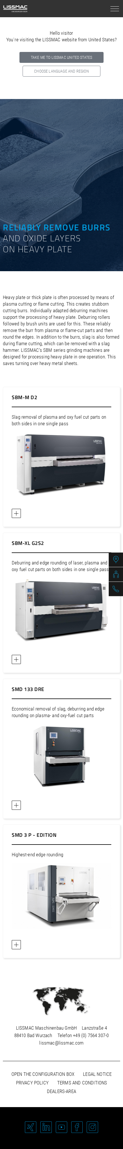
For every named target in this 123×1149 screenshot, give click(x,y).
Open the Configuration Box (42, 1074)
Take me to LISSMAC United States (61, 57)
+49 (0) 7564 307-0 (91, 1035)
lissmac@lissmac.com (61, 1043)
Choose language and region (61, 71)
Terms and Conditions (82, 1083)
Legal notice (97, 1074)
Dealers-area (61, 1091)
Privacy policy (32, 1083)
